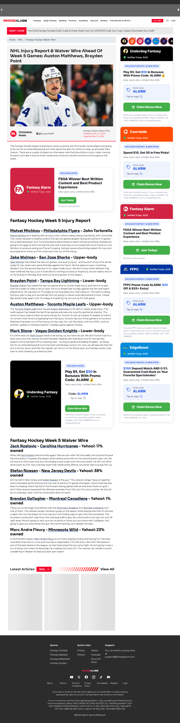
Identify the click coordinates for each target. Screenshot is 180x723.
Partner (63, 683)
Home (12, 40)
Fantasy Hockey (58, 663)
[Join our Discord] (167, 20)
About (50, 683)
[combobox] (44, 569)
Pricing (81, 650)
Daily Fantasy (50, 21)
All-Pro (157, 21)
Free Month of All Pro (120, 21)
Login (173, 20)
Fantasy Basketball (60, 659)
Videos (94, 650)
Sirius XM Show (96, 660)
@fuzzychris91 (46, 133)
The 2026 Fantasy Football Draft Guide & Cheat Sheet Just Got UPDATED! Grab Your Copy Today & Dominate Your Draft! (91, 31)
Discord (94, 21)
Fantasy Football (59, 650)
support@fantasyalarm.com (120, 657)
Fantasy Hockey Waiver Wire (41, 40)
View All (107, 569)
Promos (72, 21)
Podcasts (96, 654)
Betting (62, 21)
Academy (83, 21)
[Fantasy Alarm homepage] (15, 20)
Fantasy (37, 21)
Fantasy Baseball (59, 654)
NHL (20, 40)
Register (114, 683)
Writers (104, 21)
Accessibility (102, 683)
